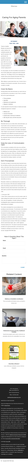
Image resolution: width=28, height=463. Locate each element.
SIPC (22, 450)
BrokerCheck (7, 405)
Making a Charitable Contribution (14, 299)
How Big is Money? (14, 363)
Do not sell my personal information (12, 438)
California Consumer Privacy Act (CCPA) (18, 434)
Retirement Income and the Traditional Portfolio (14, 331)
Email (4, 248)
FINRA (19, 450)
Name (4, 240)
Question (4, 255)
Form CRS (8, 441)
